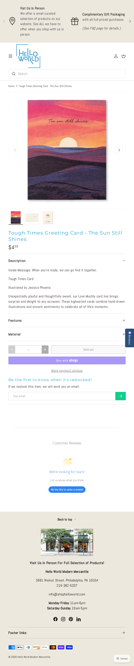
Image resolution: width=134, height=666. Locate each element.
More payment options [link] (67, 370)
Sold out (88, 349)
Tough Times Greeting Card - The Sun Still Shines (45, 86)
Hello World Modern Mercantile (33, 657)
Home (11, 86)
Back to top (65, 519)
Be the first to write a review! (67, 489)
